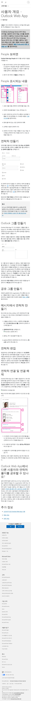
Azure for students (5, 596)
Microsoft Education (6, 577)
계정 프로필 (4, 558)
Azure (3, 609)
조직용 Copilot (5, 540)
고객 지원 (4, 6)
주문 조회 (4, 569)
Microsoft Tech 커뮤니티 (7, 638)
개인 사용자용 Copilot (6, 543)
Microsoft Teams (5, 622)
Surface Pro (4, 535)
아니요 (20, 526)
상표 (8, 683)
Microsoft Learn (5, 632)
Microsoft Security (5, 606)
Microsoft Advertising (6, 617)
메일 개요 (6, 515)
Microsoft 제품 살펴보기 (7, 548)
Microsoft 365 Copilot (6, 619)
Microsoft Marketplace (6, 640)
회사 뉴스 (4, 661)
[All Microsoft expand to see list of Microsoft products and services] (2, 2)
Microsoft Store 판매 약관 (16, 698)
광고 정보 (11, 683)
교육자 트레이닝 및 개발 (7, 590)
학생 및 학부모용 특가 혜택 (7, 593)
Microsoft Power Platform (7, 643)
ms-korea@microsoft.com (19, 692)
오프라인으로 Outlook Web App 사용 (14, 511)
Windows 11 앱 (5, 551)
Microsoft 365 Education (7, 585)
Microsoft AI (4, 603)
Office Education (5, 588)
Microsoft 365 (5, 545)
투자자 (3, 667)
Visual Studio (4, 648)
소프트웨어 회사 (5, 646)
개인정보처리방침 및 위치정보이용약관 (18, 681)
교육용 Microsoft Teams (7, 582)
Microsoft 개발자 (5, 630)
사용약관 (4, 683)
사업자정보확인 (18, 694)
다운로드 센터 (5, 561)
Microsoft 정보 (5, 659)
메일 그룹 (25, 297)
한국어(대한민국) (7, 672)
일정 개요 (6, 518)
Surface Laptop (5, 537)
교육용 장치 (4, 580)
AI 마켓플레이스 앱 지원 (7, 635)
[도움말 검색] (5, 2)
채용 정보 (4, 656)
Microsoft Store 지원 (6, 564)
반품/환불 (4, 567)
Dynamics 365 (5, 611)
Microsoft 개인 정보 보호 (7, 664)
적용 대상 (4, 20)
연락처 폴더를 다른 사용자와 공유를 (15, 489)
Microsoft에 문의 (5, 681)
